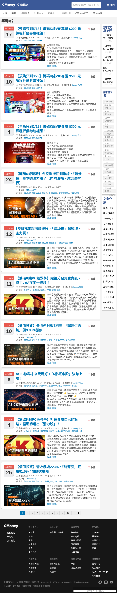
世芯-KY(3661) (64, 386)
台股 (4, 13)
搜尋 (98, 5)
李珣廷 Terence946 (109, 191)
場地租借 (96, 575)
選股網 (53, 567)
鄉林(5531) (49, 481)
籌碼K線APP (37, 40)
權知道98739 (107, 114)
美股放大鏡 (76, 548)
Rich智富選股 (108, 302)
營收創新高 (70, 340)
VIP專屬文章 (108, 218)
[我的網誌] (111, 5)
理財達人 (38, 13)
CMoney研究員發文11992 (108, 127)
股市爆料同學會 (57, 532)
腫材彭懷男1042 (108, 178)
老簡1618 (106, 159)
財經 (107, 281)
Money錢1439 (108, 166)
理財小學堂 (108, 255)
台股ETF (96, 540)
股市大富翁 (55, 564)
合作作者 (33, 552)
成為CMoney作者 (100, 571)
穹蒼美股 (108, 307)
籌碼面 (43, 290)
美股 (13, 13)
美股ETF (96, 544)
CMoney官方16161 (108, 121)
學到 (73, 564)
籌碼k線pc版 (76, 431)
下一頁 (76, 513)
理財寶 (32, 532)
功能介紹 (28, 290)
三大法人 (59, 481)
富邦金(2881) (63, 193)
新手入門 (52, 13)
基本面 (45, 243)
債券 (94, 548)
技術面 (108, 234)
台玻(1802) (74, 193)
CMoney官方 (81, 13)
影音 (31, 548)
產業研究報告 (108, 229)
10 (68, 513)
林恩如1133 (107, 172)
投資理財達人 (108, 224)
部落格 (10, 536)
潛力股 (74, 386)
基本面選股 (36, 243)
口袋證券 (75, 552)
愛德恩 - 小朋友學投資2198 (108, 134)
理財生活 (108, 297)
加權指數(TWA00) (63, 431)
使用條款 (16, 586)
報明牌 (53, 571)
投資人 (52, 431)
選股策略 (44, 431)
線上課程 (33, 544)
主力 (49, 290)
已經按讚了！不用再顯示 (94, 591)
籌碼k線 (27, 40)
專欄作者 (108, 276)
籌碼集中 (52, 243)
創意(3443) (53, 386)
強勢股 (44, 193)
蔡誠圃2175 (107, 140)
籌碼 (71, 243)
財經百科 (75, 544)
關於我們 (11, 532)
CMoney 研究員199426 (108, 102)
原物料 (108, 287)
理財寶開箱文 (108, 250)
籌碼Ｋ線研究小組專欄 (108, 208)
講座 (31, 540)
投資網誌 (75, 532)
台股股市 (96, 532)
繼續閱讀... (52, 66)
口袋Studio (76, 567)
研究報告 (25, 13)
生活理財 (66, 13)
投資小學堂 (76, 540)
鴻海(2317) (36, 193)
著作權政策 (26, 586)
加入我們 (11, 540)
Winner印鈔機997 (107, 185)
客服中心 (96, 564)
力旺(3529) (43, 386)
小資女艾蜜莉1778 (108, 146)
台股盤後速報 (108, 292)
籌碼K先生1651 (108, 153)
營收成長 (35, 340)
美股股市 (96, 536)
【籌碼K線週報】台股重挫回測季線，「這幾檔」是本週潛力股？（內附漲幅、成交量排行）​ (49, 178)
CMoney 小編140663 (108, 108)
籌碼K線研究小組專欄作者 (108, 271)
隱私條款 (7, 586)
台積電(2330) (63, 243)
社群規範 (36, 586)
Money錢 (97, 13)
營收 (51, 340)
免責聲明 (46, 586)
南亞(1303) (53, 193)
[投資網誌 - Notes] (13, 5)
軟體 (31, 536)
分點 (54, 290)
